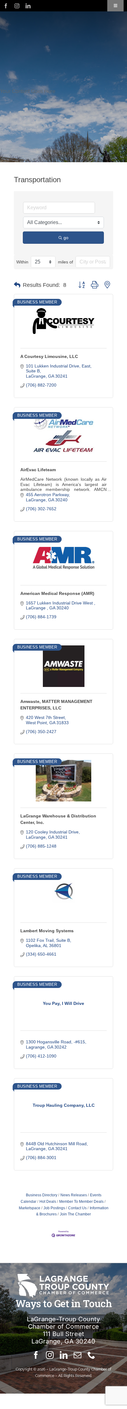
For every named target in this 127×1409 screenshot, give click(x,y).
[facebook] (5, 5)
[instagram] (16, 5)
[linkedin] (28, 5)
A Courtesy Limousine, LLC (49, 356)
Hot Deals (47, 1201)
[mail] (77, 1355)
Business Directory (41, 1195)
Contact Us (77, 1208)
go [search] (65, 237)
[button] (17, 285)
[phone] (91, 1355)
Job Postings (54, 1208)
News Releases (73, 1195)
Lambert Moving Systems (47, 930)
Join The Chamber (75, 1214)
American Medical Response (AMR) (57, 593)
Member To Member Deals (81, 1201)
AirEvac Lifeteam (38, 469)
